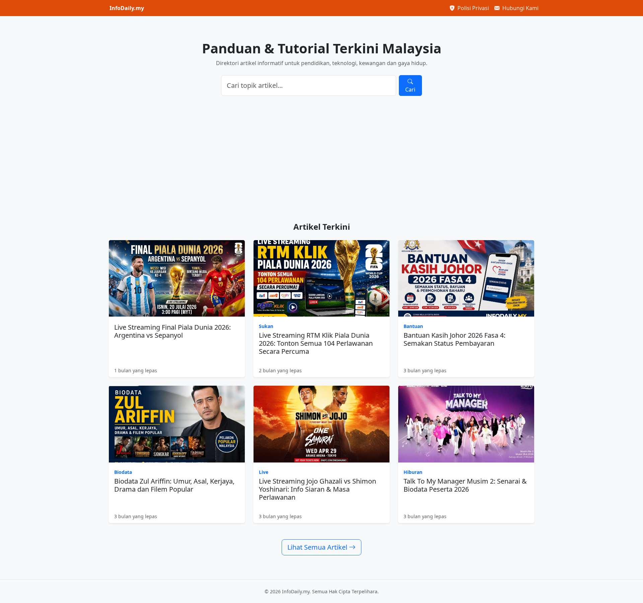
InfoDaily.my (127, 8)
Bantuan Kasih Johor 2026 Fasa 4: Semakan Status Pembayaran (454, 339)
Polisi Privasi (472, 8)
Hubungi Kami (520, 8)
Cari (410, 89)
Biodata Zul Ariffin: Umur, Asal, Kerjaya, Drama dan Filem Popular (174, 485)
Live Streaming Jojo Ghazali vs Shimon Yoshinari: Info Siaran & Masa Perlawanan (317, 489)
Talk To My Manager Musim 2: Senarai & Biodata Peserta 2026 (465, 485)
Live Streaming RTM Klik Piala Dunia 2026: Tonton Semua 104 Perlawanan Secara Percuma (316, 343)
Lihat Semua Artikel (318, 547)
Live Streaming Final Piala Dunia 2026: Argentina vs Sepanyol (172, 331)
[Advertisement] (321, 159)
